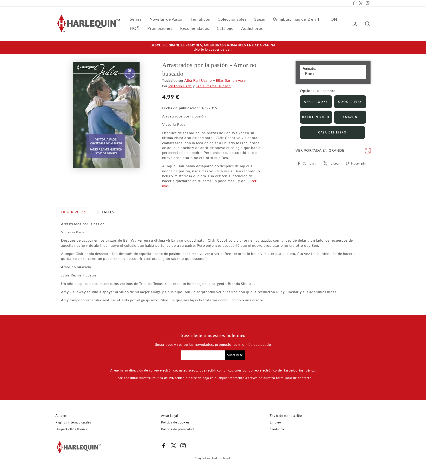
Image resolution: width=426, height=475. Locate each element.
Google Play (350, 101)
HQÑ (135, 28)
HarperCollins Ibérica (71, 429)
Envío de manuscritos (286, 415)
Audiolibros (252, 28)
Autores (61, 415)
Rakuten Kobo (316, 117)
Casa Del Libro (332, 132)
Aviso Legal (169, 415)
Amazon (350, 117)
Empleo (275, 422)
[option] (213, 47)
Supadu (227, 458)
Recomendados (194, 28)
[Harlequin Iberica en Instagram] (183, 445)
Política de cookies (175, 422)
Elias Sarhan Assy (231, 80)
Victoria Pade (180, 86)
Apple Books (316, 101)
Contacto (277, 429)
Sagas (259, 19)
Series (136, 19)
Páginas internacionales (73, 422)
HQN (332, 19)
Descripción (74, 212)
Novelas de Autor (166, 19)
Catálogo (225, 28)
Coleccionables (232, 19)
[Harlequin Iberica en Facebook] (163, 445)
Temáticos (200, 19)
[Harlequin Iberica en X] (173, 445)
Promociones (159, 28)
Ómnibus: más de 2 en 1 (296, 19)
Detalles (105, 212)
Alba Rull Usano (198, 80)
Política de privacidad (177, 429)
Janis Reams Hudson (213, 86)
